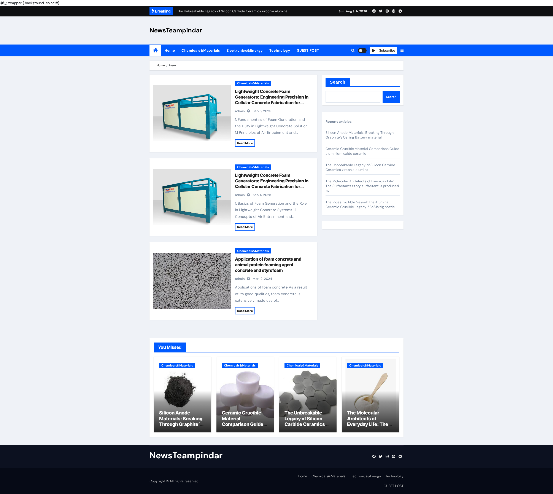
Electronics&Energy (245, 50)
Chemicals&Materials (200, 50)
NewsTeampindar (175, 30)
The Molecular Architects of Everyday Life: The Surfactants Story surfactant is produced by (362, 186)
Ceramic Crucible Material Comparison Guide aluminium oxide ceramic (362, 151)
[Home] (155, 50)
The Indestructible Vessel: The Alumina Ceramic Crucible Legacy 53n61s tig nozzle (360, 204)
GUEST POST (308, 50)
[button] (402, 51)
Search (338, 82)
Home (170, 50)
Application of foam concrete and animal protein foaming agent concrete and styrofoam (268, 265)
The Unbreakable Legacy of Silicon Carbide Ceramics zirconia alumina (360, 167)
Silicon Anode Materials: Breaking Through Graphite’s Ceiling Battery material (360, 135)
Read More (245, 143)
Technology (279, 50)
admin (240, 111)
